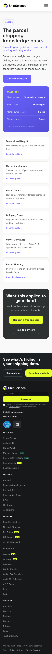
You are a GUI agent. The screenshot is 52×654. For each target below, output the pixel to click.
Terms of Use (9, 650)
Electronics (8, 505)
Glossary (9, 559)
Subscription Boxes (12, 495)
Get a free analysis (17, 78)
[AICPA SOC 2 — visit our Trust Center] (7, 424)
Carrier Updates (10, 569)
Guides (9, 554)
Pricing (6, 626)
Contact (7, 621)
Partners (7, 616)
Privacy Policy (14, 407)
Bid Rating (10, 532)
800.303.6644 (10, 416)
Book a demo (13, 373)
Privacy (20, 650)
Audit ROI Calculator (12, 579)
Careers (7, 611)
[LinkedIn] (17, 424)
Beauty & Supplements (14, 485)
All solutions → (10, 510)
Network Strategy (11, 527)
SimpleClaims (9, 438)
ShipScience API (11, 468)
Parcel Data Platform (15, 458)
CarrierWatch (9, 448)
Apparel (7, 480)
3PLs (5, 500)
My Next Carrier (13, 453)
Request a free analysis (26, 319)
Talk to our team (26, 329)
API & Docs (8, 584)
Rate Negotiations (11, 522)
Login (5, 631)
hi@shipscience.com (13, 412)
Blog (5, 589)
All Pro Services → (11, 542)
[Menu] (46, 5)
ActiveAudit (8, 443)
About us (7, 606)
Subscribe (26, 399)
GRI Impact (11, 537)
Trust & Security (10, 636)
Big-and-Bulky (10, 490)
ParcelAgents (12, 463)
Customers (8, 564)
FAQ (5, 594)
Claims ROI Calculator (13, 574)
